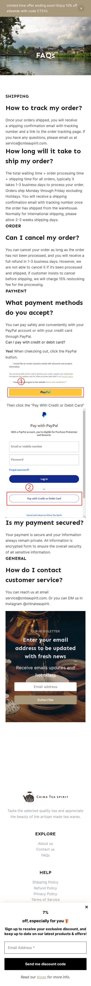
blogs (41, 977)
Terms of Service (45, 900)
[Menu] (83, 28)
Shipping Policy (45, 882)
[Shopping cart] (73, 28)
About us (45, 843)
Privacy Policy (45, 894)
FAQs (45, 855)
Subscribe (45, 700)
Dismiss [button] (81, 8)
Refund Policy (45, 888)
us (53, 849)
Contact (43, 849)
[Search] (64, 28)
